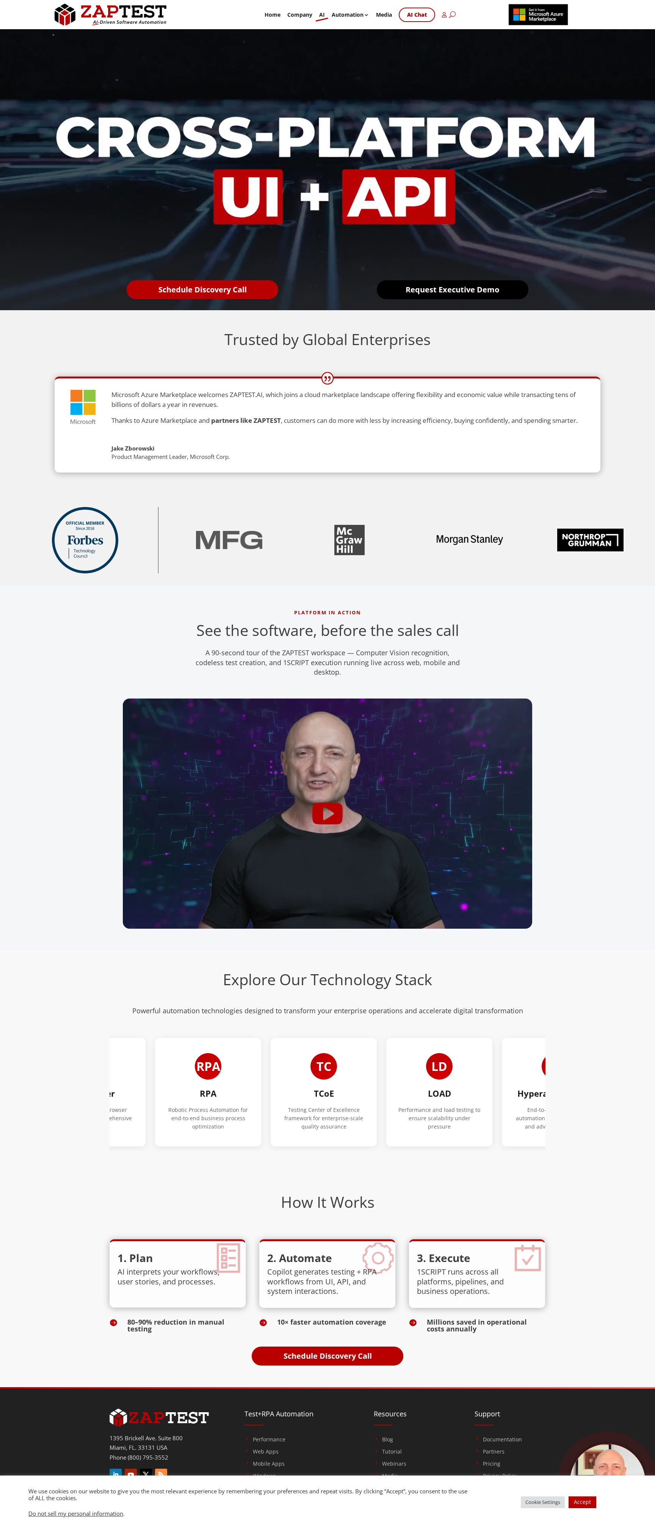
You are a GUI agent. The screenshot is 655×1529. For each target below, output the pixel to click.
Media (384, 14)
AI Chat (417, 14)
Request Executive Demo (452, 289)
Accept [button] (582, 1501)
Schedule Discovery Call (202, 289)
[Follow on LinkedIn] (116, 1475)
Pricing (491, 1463)
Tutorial (392, 1451)
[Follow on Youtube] (131, 1475)
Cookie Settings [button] (542, 1502)
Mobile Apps (269, 1463)
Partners (494, 1451)
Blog (387, 1439)
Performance (269, 1439)
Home (272, 14)
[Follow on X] (146, 1475)
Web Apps (266, 1451)
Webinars (394, 1463)
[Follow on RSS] (161, 1475)
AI (322, 14)
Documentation (502, 1439)
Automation (348, 14)
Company (299, 14)
